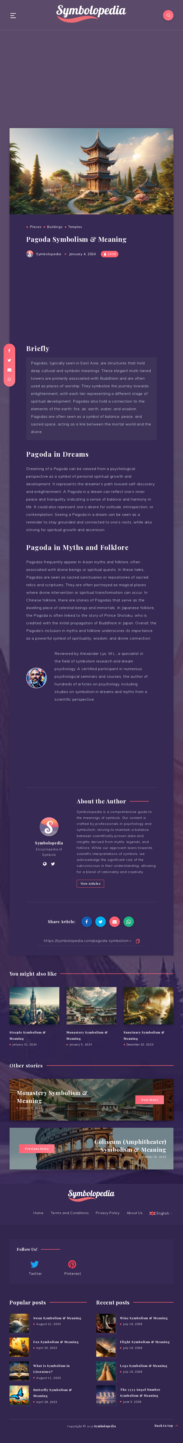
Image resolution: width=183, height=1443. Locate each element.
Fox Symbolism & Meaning (56, 1342)
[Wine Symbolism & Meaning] (105, 1323)
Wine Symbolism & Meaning (144, 1318)
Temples (75, 227)
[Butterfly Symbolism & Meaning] (19, 1395)
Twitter (35, 1273)
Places (35, 227)
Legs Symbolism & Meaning (144, 1366)
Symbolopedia (49, 842)
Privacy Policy (108, 1213)
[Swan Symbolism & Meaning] (19, 1323)
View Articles (91, 883)
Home (38, 1213)
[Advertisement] (91, 75)
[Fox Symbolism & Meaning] (19, 1347)
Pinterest (72, 1273)
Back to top (164, 1425)
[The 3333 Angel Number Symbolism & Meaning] (105, 1394)
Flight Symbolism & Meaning (145, 1342)
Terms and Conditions (70, 1213)
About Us (135, 1213)
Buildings (55, 227)
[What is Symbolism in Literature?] (19, 1371)
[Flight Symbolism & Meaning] (105, 1347)
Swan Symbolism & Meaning (57, 1318)
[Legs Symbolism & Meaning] (105, 1371)
